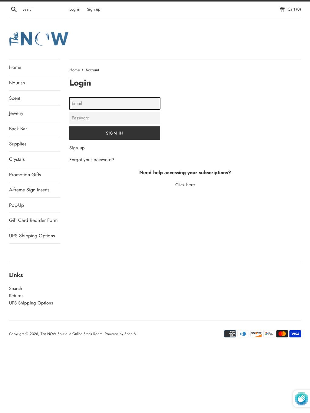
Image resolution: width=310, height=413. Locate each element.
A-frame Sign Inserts (29, 189)
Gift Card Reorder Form (33, 220)
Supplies (17, 143)
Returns (16, 295)
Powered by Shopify (120, 334)
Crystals (17, 159)
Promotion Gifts (25, 174)
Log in (74, 9)
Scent (14, 98)
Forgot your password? (91, 159)
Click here (185, 184)
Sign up (94, 9)
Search (15, 288)
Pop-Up (16, 205)
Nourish (17, 82)
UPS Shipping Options (32, 235)
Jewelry (16, 113)
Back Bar (18, 128)
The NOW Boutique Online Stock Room (71, 334)
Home (15, 67)
